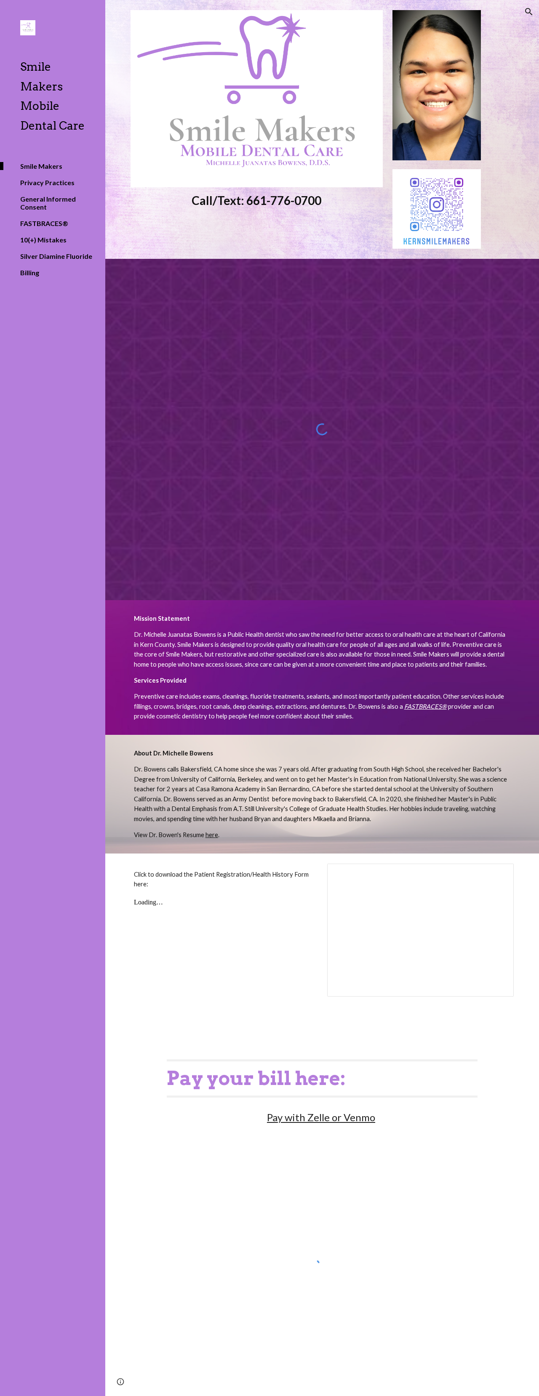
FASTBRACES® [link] (44, 223)
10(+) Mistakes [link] (43, 240)
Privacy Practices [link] (47, 182)
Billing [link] (29, 273)
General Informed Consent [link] (48, 203)
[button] (529, 12)
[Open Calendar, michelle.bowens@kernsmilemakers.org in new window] (498, 874)
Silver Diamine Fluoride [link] (56, 256)
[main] (257, 200)
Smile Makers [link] (41, 166)
